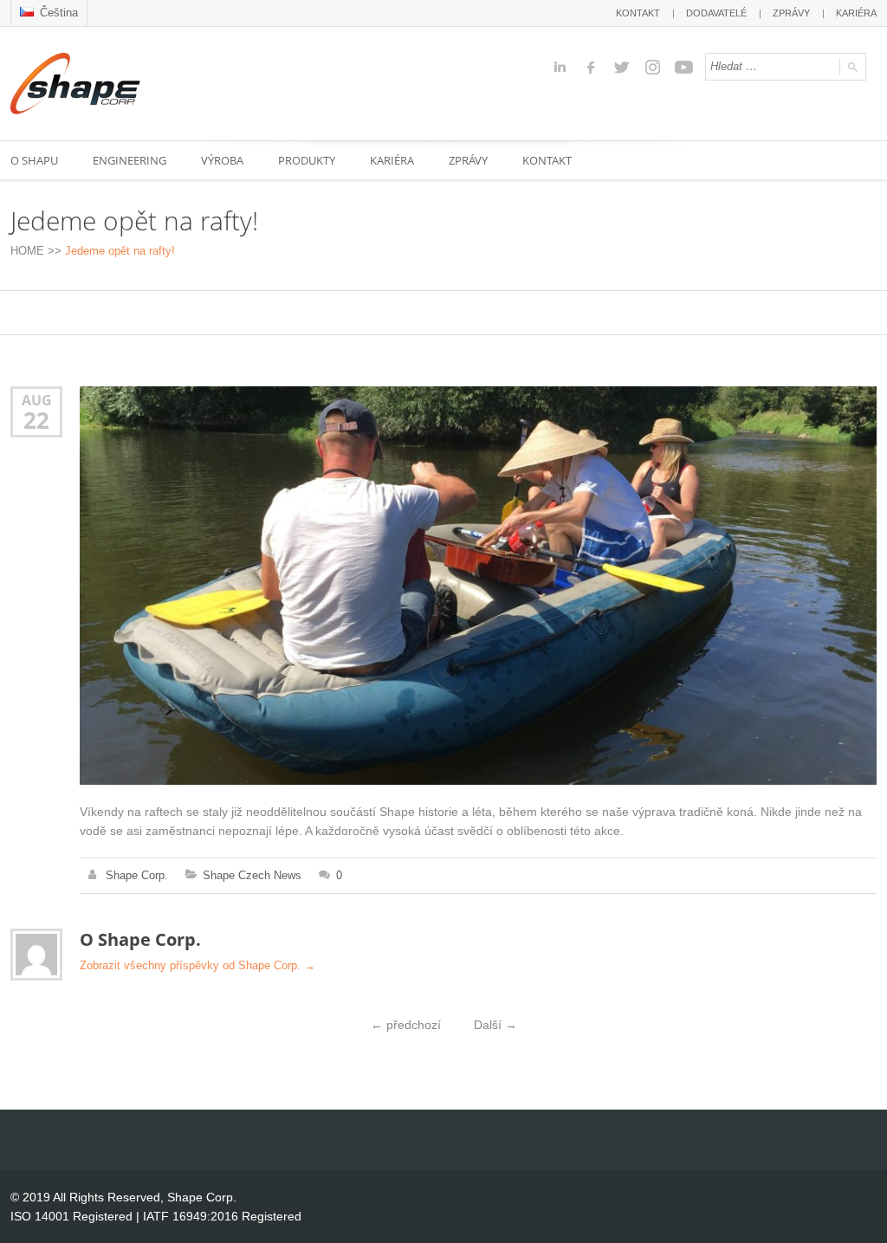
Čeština (57, 12)
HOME (27, 250)
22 (36, 420)
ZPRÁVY (791, 13)
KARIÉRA (856, 13)
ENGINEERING (129, 160)
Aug (37, 400)
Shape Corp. (137, 875)
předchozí (406, 1025)
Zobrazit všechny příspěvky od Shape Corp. (197, 965)
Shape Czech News (252, 875)
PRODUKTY (306, 160)
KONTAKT (638, 13)
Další (495, 1025)
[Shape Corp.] (75, 83)
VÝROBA (222, 160)
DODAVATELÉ (716, 13)
